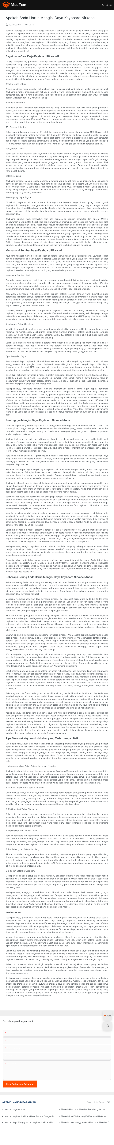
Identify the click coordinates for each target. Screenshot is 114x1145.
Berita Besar (99, 1102)
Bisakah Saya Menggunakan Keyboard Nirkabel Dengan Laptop (86, 1122)
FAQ (108, 1102)
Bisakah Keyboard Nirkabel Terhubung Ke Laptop (15, 1109)
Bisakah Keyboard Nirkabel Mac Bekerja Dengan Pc (29, 1116)
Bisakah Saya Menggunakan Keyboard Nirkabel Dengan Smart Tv (29, 1122)
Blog (89, 1102)
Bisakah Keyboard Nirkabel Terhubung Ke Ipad (83, 1109)
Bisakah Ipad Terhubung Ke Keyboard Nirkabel (83, 1116)
